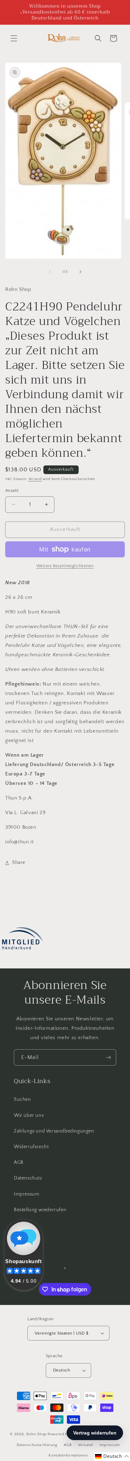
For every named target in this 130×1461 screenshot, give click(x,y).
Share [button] (18, 862)
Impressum (26, 1194)
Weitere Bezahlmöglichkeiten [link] (65, 566)
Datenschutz (28, 1178)
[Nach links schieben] (50, 271)
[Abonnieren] (108, 1057)
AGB (19, 1162)
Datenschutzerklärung (37, 1445)
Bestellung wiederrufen (40, 1210)
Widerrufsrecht (31, 1147)
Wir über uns (29, 1115)
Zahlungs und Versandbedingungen (54, 1131)
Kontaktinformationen (68, 1455)
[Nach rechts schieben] (80, 271)
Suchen (22, 1099)
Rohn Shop (36, 1434)
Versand (35, 479)
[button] (13, 38)
